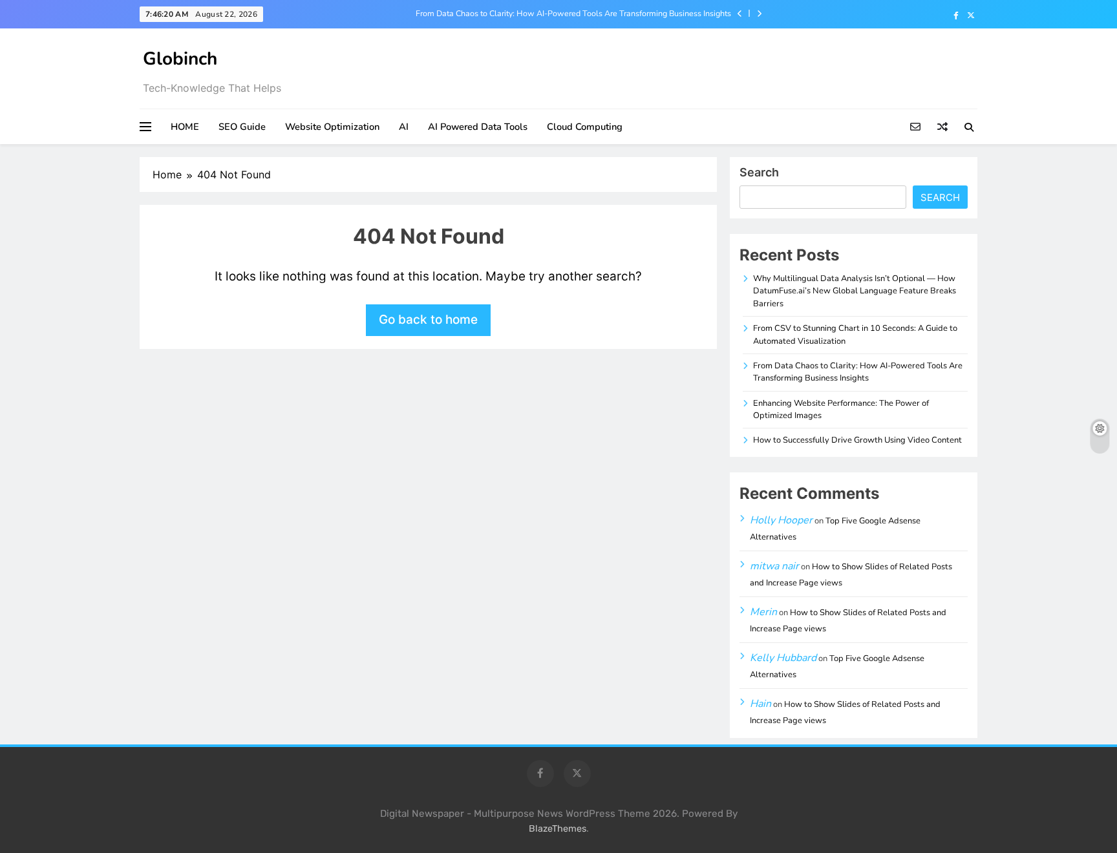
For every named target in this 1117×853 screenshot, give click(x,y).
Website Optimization (332, 126)
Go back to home (428, 319)
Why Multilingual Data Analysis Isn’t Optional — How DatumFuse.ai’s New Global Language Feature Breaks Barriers (854, 291)
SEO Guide (242, 126)
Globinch (180, 59)
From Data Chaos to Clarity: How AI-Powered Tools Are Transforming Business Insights (573, 13)
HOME (185, 126)
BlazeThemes (557, 828)
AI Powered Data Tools (477, 126)
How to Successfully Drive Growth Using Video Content (857, 440)
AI (404, 126)
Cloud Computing (584, 126)
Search (759, 172)
